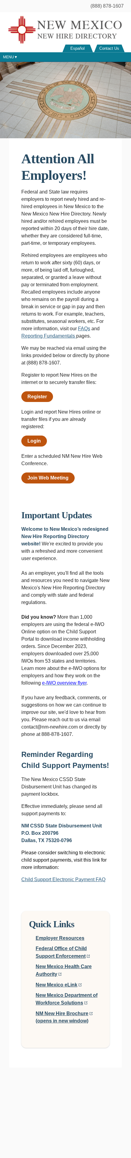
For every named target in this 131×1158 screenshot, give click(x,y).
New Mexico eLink (56, 984)
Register (37, 396)
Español (77, 48)
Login (34, 440)
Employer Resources (60, 938)
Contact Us (109, 48)
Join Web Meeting (48, 477)
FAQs (84, 328)
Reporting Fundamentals (48, 335)
